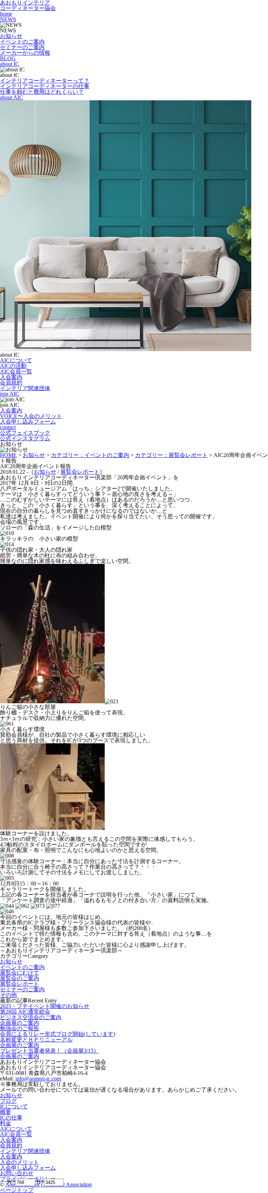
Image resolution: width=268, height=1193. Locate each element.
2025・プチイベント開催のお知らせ (44, 1006)
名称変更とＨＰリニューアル (36, 1040)
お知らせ (45, 472)
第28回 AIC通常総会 (25, 1012)
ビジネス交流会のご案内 (30, 1017)
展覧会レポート (79, 472)
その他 (8, 995)
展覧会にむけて (19, 973)
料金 (5, 1123)
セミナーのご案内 (22, 989)
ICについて (14, 1106)
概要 (5, 1112)
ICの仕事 (11, 1118)
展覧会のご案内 (19, 978)
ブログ (8, 1101)
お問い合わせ (17, 1173)
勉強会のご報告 (19, 1028)
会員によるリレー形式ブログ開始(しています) (57, 1034)
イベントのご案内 (22, 967)
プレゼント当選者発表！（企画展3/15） (49, 1051)
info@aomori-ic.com (38, 1079)
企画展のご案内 (19, 1023)
